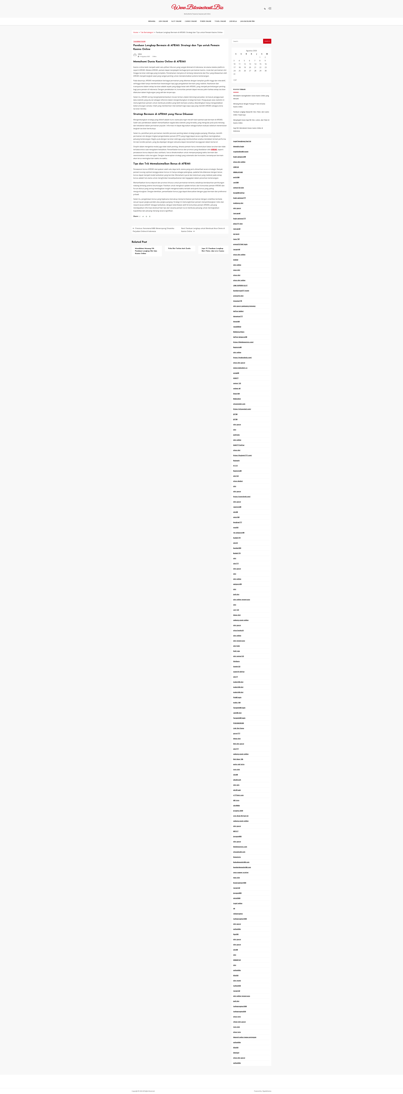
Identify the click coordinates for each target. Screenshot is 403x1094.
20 (250, 67)
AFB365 (214, 149)
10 (234, 64)
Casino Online (191, 21)
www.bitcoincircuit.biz (197, 7)
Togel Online (220, 21)
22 (260, 67)
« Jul (234, 80)
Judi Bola (233, 21)
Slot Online (176, 21)
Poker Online (205, 21)
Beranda (151, 21)
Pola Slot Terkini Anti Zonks (179, 248)
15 (260, 64)
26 (245, 71)
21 (255, 67)
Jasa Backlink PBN (247, 21)
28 (255, 71)
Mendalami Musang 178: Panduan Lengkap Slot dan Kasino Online (146, 251)
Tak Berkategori (139, 41)
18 (240, 67)
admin (140, 54)
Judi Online (163, 21)
